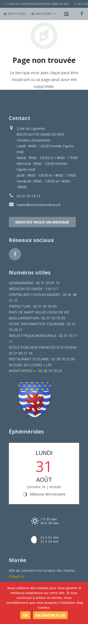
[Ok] (81, 603)
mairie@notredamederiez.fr (39, 204)
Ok (25, 615)
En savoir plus (50, 615)
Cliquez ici (16, 576)
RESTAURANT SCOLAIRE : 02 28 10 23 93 (42, 359)
